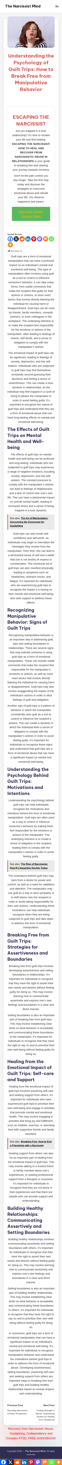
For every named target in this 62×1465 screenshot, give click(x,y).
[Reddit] (22, 239)
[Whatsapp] (51, 239)
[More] (10, 244)
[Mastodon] (39, 239)
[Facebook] (10, 239)
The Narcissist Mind (23, 6)
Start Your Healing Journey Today (31, 214)
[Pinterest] (33, 239)
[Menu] (56, 6)
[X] (16, 239)
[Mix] (45, 239)
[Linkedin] (28, 239)
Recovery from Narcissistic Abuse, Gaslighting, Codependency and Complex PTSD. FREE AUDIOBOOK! (31, 1433)
